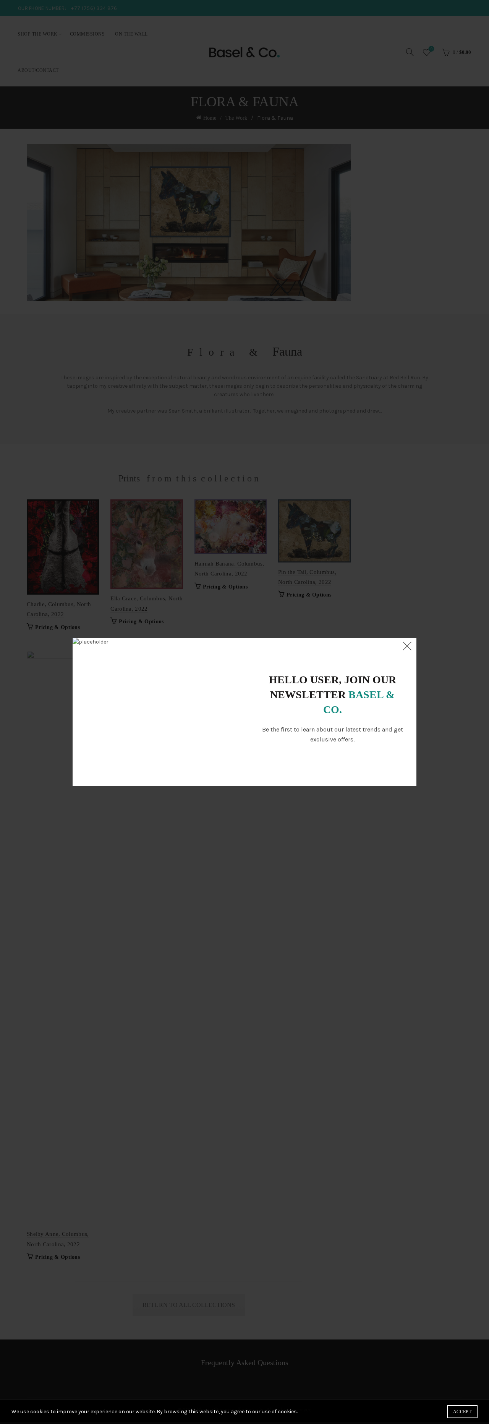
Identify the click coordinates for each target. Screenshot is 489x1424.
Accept (462, 1411)
